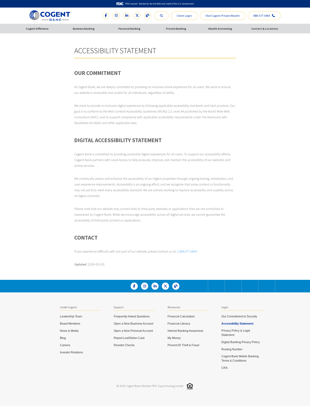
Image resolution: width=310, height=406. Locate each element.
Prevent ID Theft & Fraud (183, 345)
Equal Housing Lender (171, 386)
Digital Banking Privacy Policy (240, 342)
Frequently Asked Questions (132, 316)
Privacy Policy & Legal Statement (235, 332)
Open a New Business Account (133, 323)
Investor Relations (71, 352)
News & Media (69, 330)
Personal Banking (129, 28)
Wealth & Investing (220, 28)
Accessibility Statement (237, 323)
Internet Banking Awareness (185, 330)
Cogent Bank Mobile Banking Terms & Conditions (240, 358)
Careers (65, 345)
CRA (224, 367)
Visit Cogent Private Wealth (223, 15)
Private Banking (176, 28)
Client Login (184, 15)
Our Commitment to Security (239, 316)
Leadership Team (71, 316)
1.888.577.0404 (187, 251)
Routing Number (231, 349)
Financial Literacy (179, 323)
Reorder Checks (124, 345)
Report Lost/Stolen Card (129, 338)
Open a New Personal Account (133, 330)
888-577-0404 (262, 15)
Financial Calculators (181, 316)
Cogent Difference (37, 28)
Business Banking (83, 28)
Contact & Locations (264, 28)
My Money (174, 338)
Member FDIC (149, 386)
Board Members (70, 323)
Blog (63, 338)
